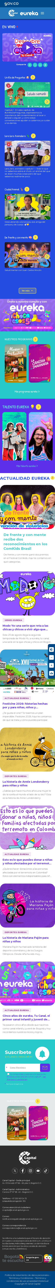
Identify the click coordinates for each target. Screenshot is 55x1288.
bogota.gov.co (32, 1258)
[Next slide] (48, 358)
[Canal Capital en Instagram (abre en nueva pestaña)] (30, 1173)
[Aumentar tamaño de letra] (51, 665)
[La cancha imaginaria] (39, 363)
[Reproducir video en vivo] (27, 47)
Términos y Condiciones (21, 1278)
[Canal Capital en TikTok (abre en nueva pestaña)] (46, 1173)
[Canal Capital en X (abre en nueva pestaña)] (15, 1173)
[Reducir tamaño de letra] (51, 657)
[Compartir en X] (35, 65)
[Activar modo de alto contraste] (51, 649)
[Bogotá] (12, 1259)
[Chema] (41, 436)
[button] (27, 47)
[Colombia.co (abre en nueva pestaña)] (48, 1259)
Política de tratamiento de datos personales (27, 1275)
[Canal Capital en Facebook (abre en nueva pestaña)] (23, 1173)
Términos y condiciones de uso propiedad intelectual (27, 1279)
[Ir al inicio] (27, 1158)
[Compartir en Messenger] (45, 65)
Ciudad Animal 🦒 (14, 189)
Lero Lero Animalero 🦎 (17, 136)
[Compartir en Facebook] (30, 65)
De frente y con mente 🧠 (19, 237)
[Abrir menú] (42, 13)
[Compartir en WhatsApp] (40, 65)
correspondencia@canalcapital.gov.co (19, 1228)
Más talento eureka (26, 466)
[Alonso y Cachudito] (15, 363)
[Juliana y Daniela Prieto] (14, 436)
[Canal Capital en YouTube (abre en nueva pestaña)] (38, 1173)
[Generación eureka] (27, 315)
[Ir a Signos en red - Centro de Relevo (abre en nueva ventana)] (51, 673)
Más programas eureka (26, 391)
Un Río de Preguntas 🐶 (17, 77)
